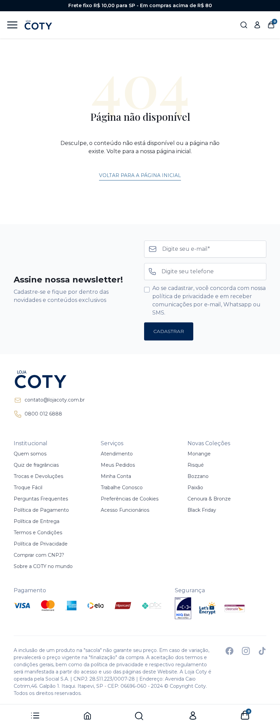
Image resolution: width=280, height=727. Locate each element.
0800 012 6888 (43, 414)
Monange (199, 454)
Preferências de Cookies (129, 499)
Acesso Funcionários (125, 510)
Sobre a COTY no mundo (43, 566)
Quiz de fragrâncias (36, 465)
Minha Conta (116, 476)
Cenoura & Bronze (209, 499)
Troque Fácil (28, 487)
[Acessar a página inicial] (49, 379)
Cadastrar (168, 331)
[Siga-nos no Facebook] (229, 651)
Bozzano (198, 476)
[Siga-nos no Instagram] (246, 651)
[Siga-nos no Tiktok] (262, 651)
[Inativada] (183, 608)
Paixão (195, 487)
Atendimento (117, 454)
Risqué (195, 465)
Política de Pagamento (41, 510)
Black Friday (201, 510)
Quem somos (30, 454)
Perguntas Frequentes (41, 499)
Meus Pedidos (118, 465)
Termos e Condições (38, 532)
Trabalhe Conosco (122, 487)
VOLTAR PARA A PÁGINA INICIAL (140, 175)
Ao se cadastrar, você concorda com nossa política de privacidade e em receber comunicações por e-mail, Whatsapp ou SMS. (209, 300)
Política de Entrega (36, 521)
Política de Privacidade (41, 544)
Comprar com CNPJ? (39, 555)
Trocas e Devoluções (38, 476)
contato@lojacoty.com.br (55, 400)
